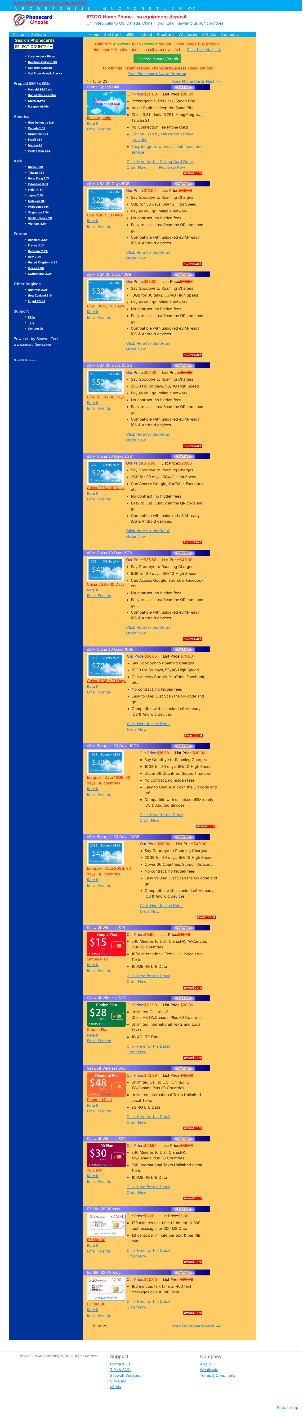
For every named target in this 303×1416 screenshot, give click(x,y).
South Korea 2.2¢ (40, 218)
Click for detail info (204, 49)
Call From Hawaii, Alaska (45, 73)
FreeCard (165, 34)
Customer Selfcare (29, 34)
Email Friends (99, 129)
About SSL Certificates (25, 360)
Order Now (136, 167)
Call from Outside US (42, 62)
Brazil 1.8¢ (35, 139)
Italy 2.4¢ (34, 256)
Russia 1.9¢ (36, 268)
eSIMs (131, 34)
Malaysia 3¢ (36, 201)
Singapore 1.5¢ (38, 212)
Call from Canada (40, 67)
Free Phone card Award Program (157, 73)
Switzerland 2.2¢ (40, 273)
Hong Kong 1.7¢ (38, 178)
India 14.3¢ (35, 189)
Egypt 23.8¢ (36, 301)
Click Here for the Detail (148, 252)
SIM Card (112, 34)
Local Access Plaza (41, 56)
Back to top (287, 1407)
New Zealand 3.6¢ (40, 295)
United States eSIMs (42, 95)
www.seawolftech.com (32, 344)
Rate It (92, 123)
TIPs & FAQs (120, 1369)
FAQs (31, 317)
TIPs (31, 323)
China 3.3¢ (35, 167)
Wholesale (188, 34)
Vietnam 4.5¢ (37, 223)
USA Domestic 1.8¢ (41, 122)
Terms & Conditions (217, 1375)
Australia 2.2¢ (38, 290)
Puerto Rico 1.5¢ (39, 151)
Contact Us (231, 34)
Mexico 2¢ (35, 145)
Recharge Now (172, 167)
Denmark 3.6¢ (38, 239)
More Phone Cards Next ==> (196, 81)
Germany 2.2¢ (38, 251)
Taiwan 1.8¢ (36, 172)
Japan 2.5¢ (36, 195)
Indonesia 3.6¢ (38, 184)
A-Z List (209, 34)
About (146, 34)
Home (94, 34)
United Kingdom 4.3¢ (42, 262)
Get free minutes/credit (157, 58)
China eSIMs (36, 101)
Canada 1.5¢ (36, 128)
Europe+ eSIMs (38, 106)
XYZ (191, 8)
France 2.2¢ (36, 245)
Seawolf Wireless (125, 1375)
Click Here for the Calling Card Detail (160, 161)
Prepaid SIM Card (40, 89)
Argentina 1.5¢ (38, 134)
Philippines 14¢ (38, 206)
